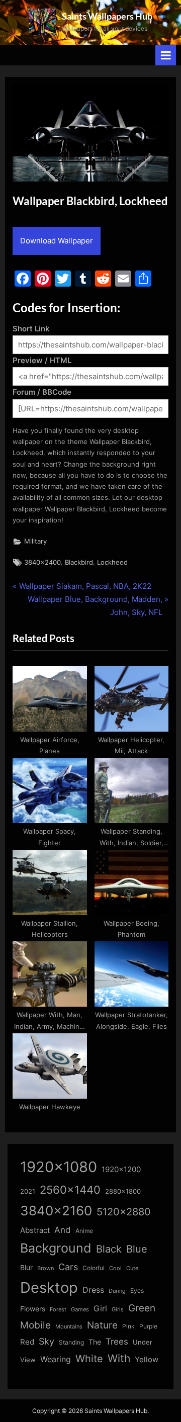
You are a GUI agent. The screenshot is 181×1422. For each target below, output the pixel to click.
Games (80, 1309)
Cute (132, 1268)
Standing (71, 1342)
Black (109, 1249)
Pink (128, 1326)
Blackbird (79, 562)
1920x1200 (121, 1169)
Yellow (146, 1359)
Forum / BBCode (42, 392)
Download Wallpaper (56, 240)
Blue (136, 1248)
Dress (93, 1290)
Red (27, 1342)
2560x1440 (70, 1189)
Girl (100, 1308)
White (89, 1358)
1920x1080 (58, 1167)
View (28, 1360)
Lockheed (112, 562)
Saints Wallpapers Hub (107, 16)
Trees (117, 1342)
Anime (84, 1230)
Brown (45, 1268)
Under (142, 1342)
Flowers (32, 1309)
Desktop (49, 1287)
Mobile (35, 1325)
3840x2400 (42, 562)
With (119, 1358)
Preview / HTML (42, 360)
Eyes (137, 1290)
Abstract (35, 1230)
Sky (46, 1341)
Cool (115, 1268)
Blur (26, 1268)
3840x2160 (56, 1210)
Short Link (31, 328)
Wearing (55, 1359)
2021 (27, 1191)
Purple (148, 1326)
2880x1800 (123, 1191)
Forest (58, 1309)
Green (141, 1308)
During (117, 1290)
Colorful (93, 1268)
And (62, 1229)
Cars (68, 1267)
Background (56, 1248)
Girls (118, 1309)
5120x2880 (124, 1212)
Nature (102, 1325)
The (94, 1342)
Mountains (68, 1326)
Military (35, 541)
